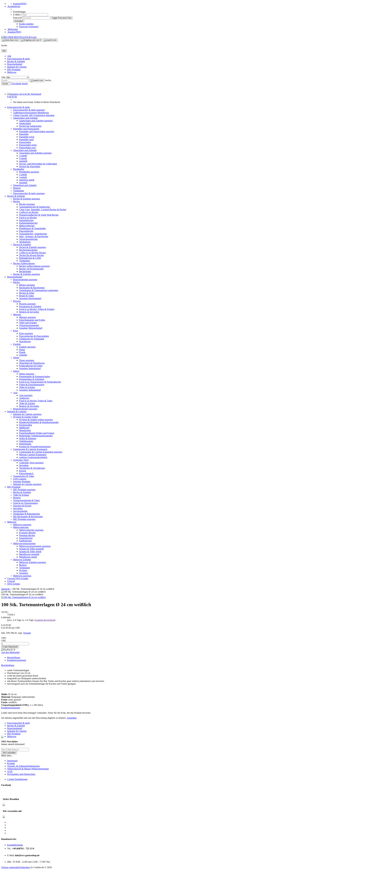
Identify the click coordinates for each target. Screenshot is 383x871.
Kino (15, 330)
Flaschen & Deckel (22, 505)
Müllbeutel (24, 427)
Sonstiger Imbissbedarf (30, 368)
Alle (9, 56)
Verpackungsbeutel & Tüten (26, 500)
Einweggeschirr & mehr (18, 58)
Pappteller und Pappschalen (26, 128)
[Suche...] (36, 80)
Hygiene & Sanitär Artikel (25, 417)
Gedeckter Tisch (21, 460)
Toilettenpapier (26, 441)
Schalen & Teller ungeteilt (31, 549)
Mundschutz (25, 430)
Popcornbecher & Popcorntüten (34, 336)
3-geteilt (23, 158)
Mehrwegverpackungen (24, 543)
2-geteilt (23, 155)
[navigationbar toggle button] (10, 40)
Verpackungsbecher (28, 239)
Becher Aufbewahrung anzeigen (34, 266)
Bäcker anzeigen (27, 285)
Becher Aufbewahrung (24, 263)
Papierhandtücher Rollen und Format (36, 433)
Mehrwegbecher (27, 225)
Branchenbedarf (14, 64)
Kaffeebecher (25, 540)
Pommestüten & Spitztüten (31, 379)
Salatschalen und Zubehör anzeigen (36, 120)
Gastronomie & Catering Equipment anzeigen (40, 452)
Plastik (22, 352)
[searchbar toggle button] (50, 40)
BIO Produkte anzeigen (24, 489)
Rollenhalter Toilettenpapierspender (36, 435)
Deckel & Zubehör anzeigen (32, 247)
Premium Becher (27, 535)
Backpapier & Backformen (32, 287)
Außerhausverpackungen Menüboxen (31, 112)
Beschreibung (13, 657)
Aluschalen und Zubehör (25, 150)
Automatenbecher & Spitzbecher (34, 207)
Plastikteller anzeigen (29, 172)
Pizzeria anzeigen (27, 304)
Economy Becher (27, 532)
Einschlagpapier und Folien (32, 320)
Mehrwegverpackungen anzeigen (35, 546)
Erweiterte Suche (20, 83)
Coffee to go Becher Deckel (32, 252)
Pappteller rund (26, 139)
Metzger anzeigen (27, 317)
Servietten (24, 465)
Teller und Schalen (28, 322)
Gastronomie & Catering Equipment (30, 449)
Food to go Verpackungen (25, 503)
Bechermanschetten (28, 250)
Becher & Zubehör (16, 61)
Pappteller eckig (26, 137)
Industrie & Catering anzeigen (27, 414)
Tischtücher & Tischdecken (32, 468)
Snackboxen (25, 341)
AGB (9, 771)
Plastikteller (18, 169)
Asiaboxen (24, 398)
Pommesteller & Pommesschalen (34, 376)
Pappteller (24, 134)
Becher (16, 201)
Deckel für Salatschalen (30, 126)
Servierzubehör (20, 511)
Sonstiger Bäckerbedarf (30, 298)
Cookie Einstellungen (17, 779)
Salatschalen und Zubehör (25, 118)
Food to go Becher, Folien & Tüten (35, 400)
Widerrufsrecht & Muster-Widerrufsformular (28, 768)
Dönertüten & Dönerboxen (32, 363)
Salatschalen (25, 123)
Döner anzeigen (26, 360)
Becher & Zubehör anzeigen (26, 198)
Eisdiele (17, 344)
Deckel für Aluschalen (29, 166)
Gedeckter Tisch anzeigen (31, 462)
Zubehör (23, 355)
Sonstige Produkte (21, 481)
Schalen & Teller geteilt (30, 551)
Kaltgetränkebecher (28, 223)
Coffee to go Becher (28, 212)
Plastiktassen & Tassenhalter (32, 228)
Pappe (22, 349)
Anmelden (72, 718)
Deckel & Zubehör (22, 244)
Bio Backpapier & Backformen (28, 516)
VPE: (3, 638)
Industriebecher (26, 220)
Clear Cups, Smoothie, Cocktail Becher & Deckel (42, 209)
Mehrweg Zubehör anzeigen (32, 562)
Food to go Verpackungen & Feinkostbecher (40, 382)
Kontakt (11, 763)
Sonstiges (23, 573)
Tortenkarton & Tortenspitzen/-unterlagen (38, 290)
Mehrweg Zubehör (22, 559)
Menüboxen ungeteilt (29, 554)
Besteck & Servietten (29, 312)
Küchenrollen (25, 425)
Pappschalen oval (27, 147)
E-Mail (16, 14)
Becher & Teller (26, 293)
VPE (3, 640)
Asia (15, 392)
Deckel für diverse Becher (31, 255)
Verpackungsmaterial (29, 325)
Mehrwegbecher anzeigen (31, 530)
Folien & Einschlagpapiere (31, 384)
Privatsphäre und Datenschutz (21, 774)
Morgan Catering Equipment (32, 454)
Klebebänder (25, 444)
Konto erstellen (26, 24)
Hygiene (23, 570)
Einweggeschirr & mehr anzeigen (29, 110)
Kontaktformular (15, 845)
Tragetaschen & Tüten (23, 476)
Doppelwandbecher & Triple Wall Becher (38, 215)
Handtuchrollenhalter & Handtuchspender (39, 422)
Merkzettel (12, 29)
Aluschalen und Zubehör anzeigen (35, 153)
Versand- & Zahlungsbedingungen (23, 766)
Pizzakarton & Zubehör (30, 306)
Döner (16, 357)
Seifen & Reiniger (27, 438)
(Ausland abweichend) (45, 620)
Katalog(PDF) (20, 3)
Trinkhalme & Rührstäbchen (26, 514)
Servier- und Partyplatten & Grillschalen (38, 163)
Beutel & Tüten (26, 295)
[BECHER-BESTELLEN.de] (19, 37)
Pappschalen (25, 142)
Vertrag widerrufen (10, 867)
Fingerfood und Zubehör (25, 185)
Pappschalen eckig (28, 145)
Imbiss (16, 371)
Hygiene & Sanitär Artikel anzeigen (36, 419)
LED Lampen (19, 479)
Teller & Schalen (27, 387)
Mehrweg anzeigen (22, 524)
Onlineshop (24, 867)
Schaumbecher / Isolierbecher (33, 233)
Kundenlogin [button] (13, 6)
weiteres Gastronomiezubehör (33, 457)
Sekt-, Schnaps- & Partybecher (33, 236)
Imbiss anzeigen (26, 374)
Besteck (17, 188)
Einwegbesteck (26, 473)
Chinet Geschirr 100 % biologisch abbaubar (33, 115)
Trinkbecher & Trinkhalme (31, 339)
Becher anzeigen (27, 204)
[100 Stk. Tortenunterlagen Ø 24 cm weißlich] (23, 597)
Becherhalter (25, 271)
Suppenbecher (26, 538)
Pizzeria (17, 301)
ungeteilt (23, 161)
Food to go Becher (28, 217)
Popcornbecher (26, 231)
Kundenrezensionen (16, 660)
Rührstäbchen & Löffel (30, 258)
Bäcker (16, 282)
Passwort (17, 17)
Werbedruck (25, 242)
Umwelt (11, 578)
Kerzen (22, 470)
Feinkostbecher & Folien (30, 365)
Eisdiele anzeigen (27, 347)
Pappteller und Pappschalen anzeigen (36, 131)
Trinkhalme (18, 190)
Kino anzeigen (26, 333)
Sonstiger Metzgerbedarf (30, 328)
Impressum (12, 760)
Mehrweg (11, 72)
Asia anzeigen (25, 395)
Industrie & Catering (16, 67)
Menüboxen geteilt (28, 557)
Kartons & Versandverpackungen (35, 446)
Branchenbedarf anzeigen (25, 279)
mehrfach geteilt (26, 180)
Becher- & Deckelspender (31, 268)
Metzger (17, 314)
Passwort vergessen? (29, 26)
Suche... (49, 80)
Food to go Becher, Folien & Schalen (36, 309)
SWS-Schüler (21, 578)
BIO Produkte (13, 69)
